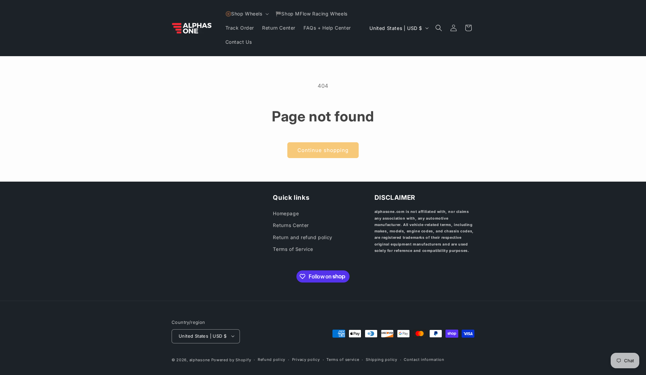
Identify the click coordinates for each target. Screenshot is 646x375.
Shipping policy (381, 359)
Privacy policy (306, 359)
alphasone (199, 359)
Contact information (424, 359)
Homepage (286, 214)
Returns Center (291, 225)
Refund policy (271, 359)
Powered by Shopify (231, 359)
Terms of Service (293, 249)
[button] (246, 14)
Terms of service (342, 359)
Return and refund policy (302, 237)
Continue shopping (323, 150)
